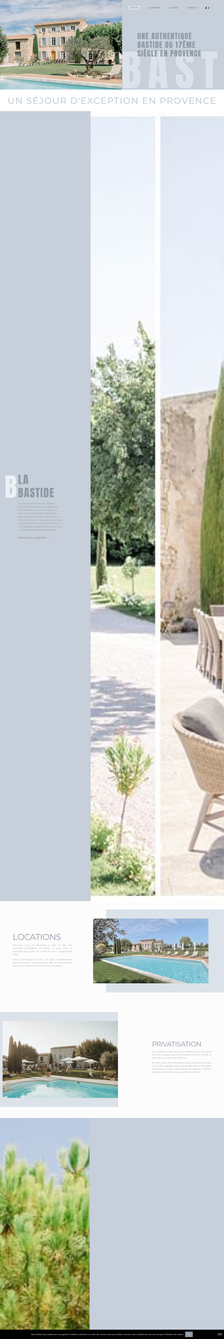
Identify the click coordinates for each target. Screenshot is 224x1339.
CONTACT (192, 7)
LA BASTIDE (154, 7)
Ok (189, 1334)
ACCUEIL (134, 7)
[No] (220, 1334)
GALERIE (173, 7)
